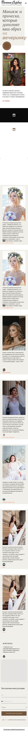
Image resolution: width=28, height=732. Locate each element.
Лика (4, 567)
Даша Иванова (7, 372)
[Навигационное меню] (26, 3)
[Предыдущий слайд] (0, 158)
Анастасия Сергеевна (8, 437)
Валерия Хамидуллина (9, 502)
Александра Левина (8, 242)
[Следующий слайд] (27, 158)
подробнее (6, 100)
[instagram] (4, 656)
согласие (6, 719)
